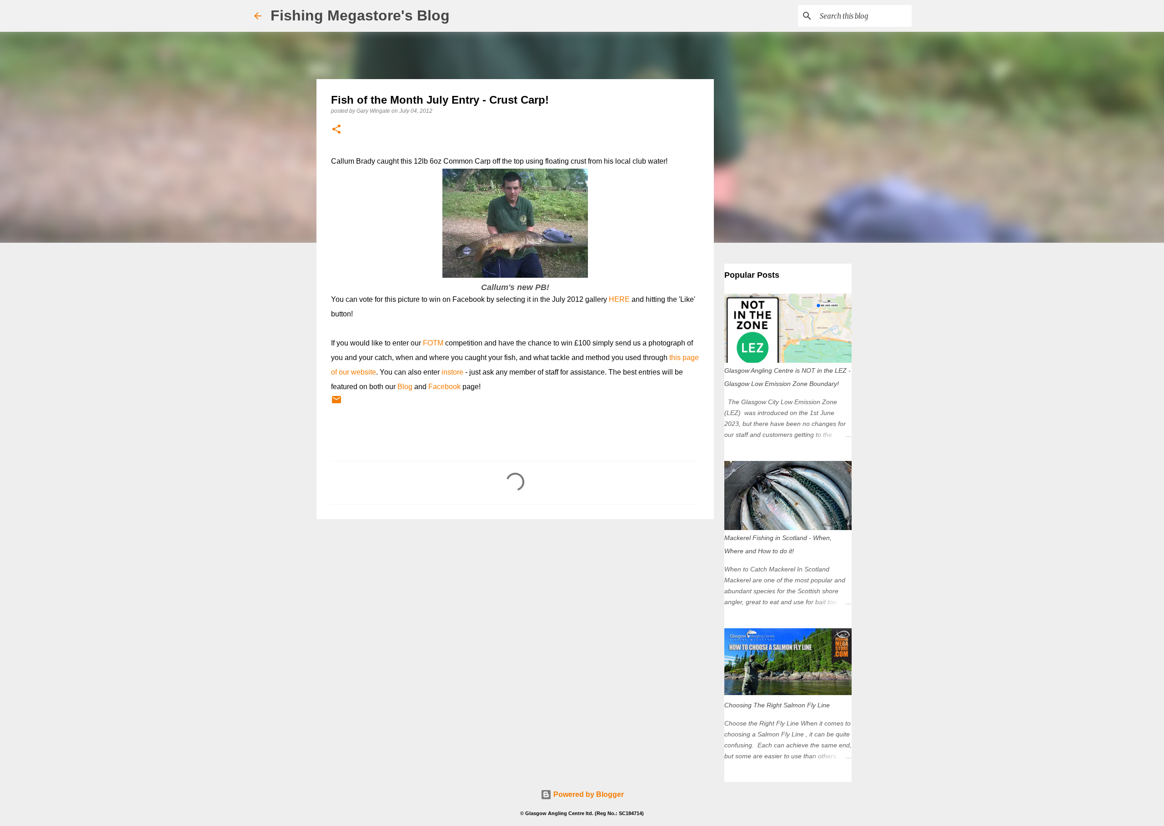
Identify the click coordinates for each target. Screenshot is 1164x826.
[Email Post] (336, 403)
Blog (404, 386)
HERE (619, 299)
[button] (336, 130)
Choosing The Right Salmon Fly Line (777, 705)
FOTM (433, 343)
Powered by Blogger (588, 794)
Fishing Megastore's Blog (360, 15)
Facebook (444, 386)
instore (452, 372)
